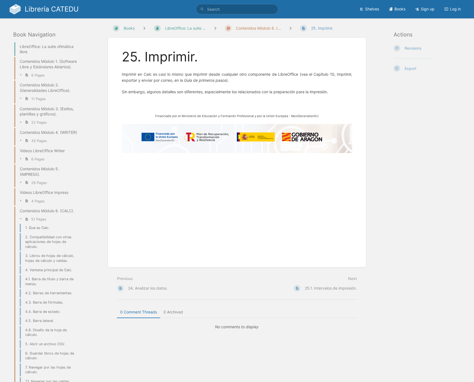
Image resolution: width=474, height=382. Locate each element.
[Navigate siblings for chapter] (215, 28)
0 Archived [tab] (173, 312)
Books (399, 9)
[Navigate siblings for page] (290, 28)
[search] (237, 9)
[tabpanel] (237, 327)
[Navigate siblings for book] (144, 28)
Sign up (428, 9)
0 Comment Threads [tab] (138, 312)
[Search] (202, 9)
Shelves (372, 9)
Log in (455, 9)
